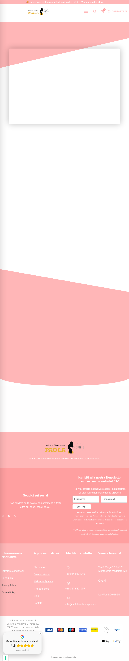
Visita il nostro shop (92, 2)
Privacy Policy (98, 516)
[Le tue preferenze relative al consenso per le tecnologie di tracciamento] (5, 658)
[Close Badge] (40, 633)
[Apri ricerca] (94, 11)
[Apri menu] (86, 11)
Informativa (99, 520)
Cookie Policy (9, 592)
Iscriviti (82, 507)
